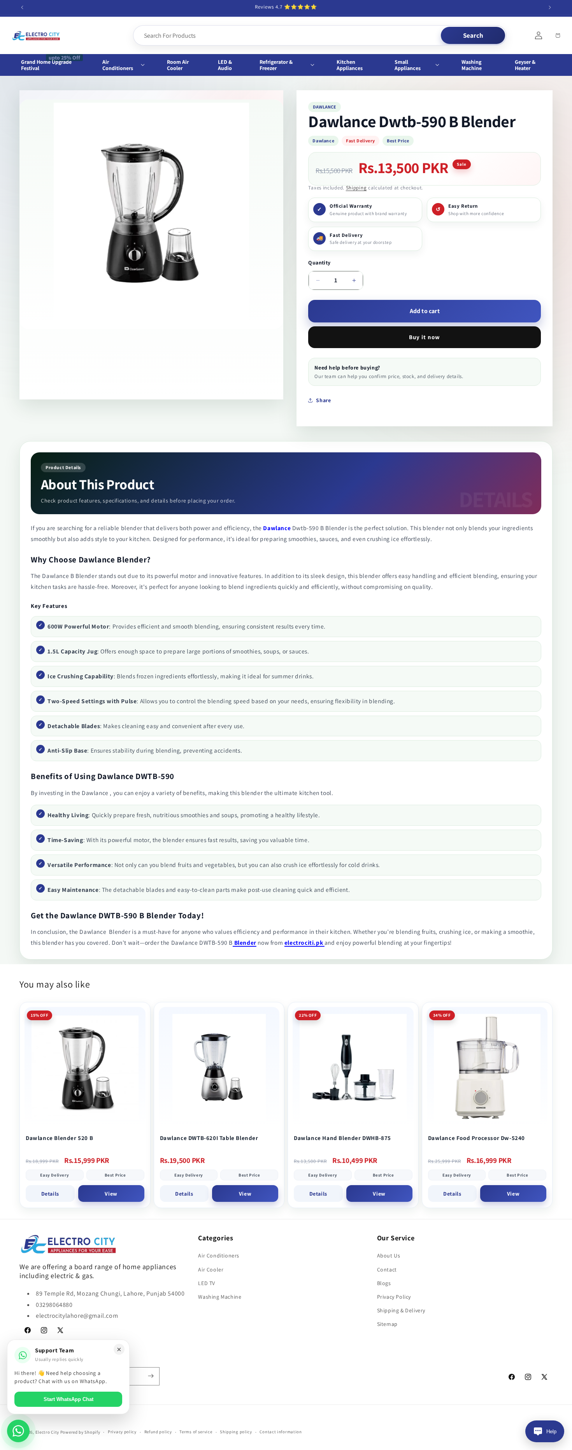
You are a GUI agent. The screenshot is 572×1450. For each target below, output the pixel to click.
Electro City (47, 1432)
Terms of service (195, 1432)
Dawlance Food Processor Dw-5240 (476, 1138)
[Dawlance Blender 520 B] (85, 1067)
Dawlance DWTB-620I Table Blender (209, 1138)
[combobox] (288, 35)
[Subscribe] (150, 1376)
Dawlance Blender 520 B (59, 1138)
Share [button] (323, 400)
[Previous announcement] (22, 7)
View (111, 1193)
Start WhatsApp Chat (68, 1399)
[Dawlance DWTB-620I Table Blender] (219, 1067)
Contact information (281, 1432)
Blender (244, 942)
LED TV (206, 1283)
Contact (387, 1269)
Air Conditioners (218, 1255)
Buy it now (424, 337)
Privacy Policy (394, 1296)
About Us (388, 1255)
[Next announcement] (549, 7)
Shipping (356, 187)
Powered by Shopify (80, 1432)
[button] (128, 65)
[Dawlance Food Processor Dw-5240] (487, 1067)
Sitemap (387, 1324)
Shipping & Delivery (401, 1310)
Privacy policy (122, 1432)
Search (473, 35)
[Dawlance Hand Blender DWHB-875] (353, 1067)
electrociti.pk (304, 942)
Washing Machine (219, 1296)
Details (50, 1193)
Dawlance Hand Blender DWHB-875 (342, 1138)
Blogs (384, 1283)
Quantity (319, 262)
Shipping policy (236, 1432)
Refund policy (158, 1432)
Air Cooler (210, 1269)
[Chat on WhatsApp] (18, 1431)
